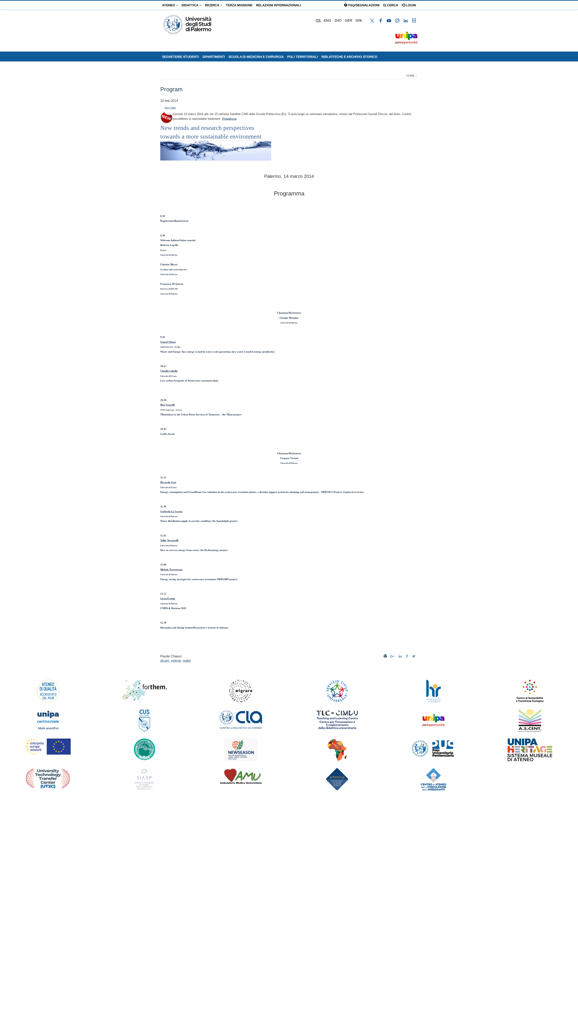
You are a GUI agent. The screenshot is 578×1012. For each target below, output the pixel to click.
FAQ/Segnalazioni (363, 5)
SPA (358, 20)
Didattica (190, 5)
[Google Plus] (393, 656)
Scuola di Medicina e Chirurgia (256, 57)
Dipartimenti (214, 57)
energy (176, 660)
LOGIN (410, 5)
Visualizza (229, 118)
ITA (318, 20)
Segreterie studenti (180, 57)
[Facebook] (407, 656)
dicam (164, 660)
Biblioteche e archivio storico (349, 57)
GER (348, 20)
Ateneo (169, 5)
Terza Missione (239, 5)
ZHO (338, 20)
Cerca (392, 5)
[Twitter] (414, 656)
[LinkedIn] (401, 656)
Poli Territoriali (302, 57)
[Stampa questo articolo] (385, 656)
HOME (410, 75)
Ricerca (212, 5)
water (187, 660)
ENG (327, 20)
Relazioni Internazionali (278, 5)
